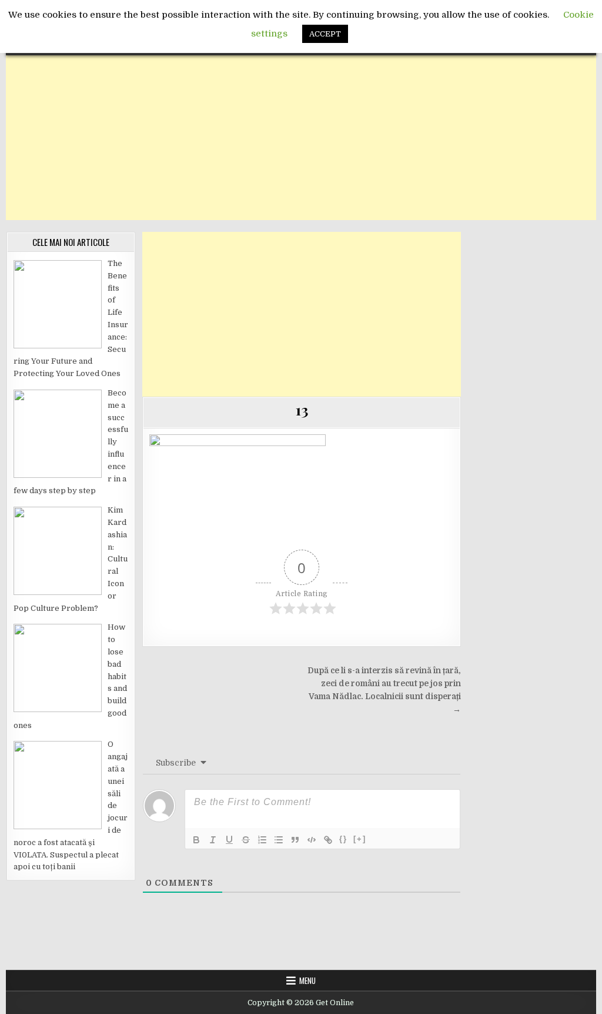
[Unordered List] (278, 840)
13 (301, 409)
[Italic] (213, 840)
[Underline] (229, 840)
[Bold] (196, 840)
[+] (359, 839)
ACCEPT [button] (325, 33)
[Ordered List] (262, 840)
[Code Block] (311, 840)
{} (343, 839)
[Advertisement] (301, 137)
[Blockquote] (295, 840)
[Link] (328, 840)
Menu (307, 980)
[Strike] (246, 840)
